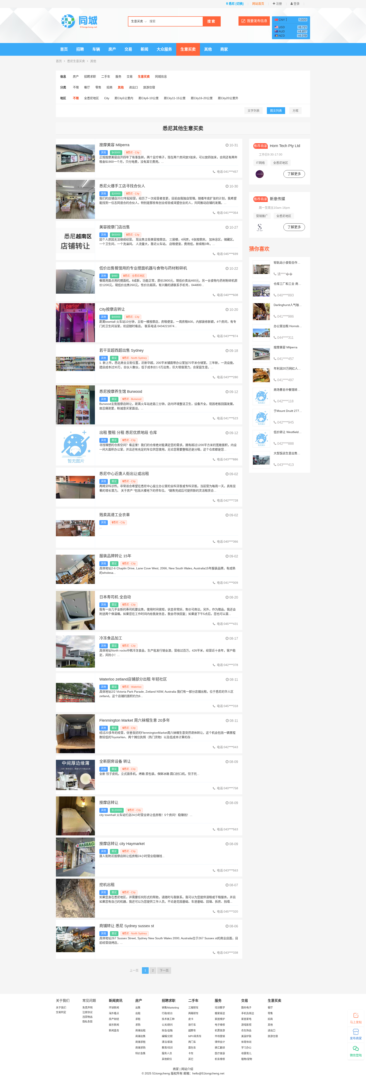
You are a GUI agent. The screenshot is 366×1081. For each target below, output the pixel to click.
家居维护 (220, 1019)
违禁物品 (87, 1017)
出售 (137, 1007)
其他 (208, 49)
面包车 (192, 1047)
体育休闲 (246, 1042)
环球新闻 (114, 1007)
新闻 (144, 49)
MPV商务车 (194, 1036)
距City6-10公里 (149, 98)
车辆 (96, 49)
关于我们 (61, 1007)
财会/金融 (167, 1030)
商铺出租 (140, 1030)
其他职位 (167, 1059)
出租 (137, 1013)
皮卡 (190, 1019)
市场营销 (220, 1036)
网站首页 (258, 3)
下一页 (164, 970)
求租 (137, 1019)
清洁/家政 (167, 1042)
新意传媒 (269, 199)
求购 (137, 1024)
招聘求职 (90, 76)
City (106, 98)
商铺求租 (140, 1042)
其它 (190, 1059)
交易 (128, 49)
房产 (112, 49)
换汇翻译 (220, 1047)
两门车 (192, 1042)
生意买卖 (188, 49)
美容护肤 (246, 1036)
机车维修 (220, 1059)
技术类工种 (168, 1019)
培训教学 (220, 1007)
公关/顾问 (167, 1024)
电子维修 (220, 1024)
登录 (296, 3)
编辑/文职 (167, 1036)
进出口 (133, 87)
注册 (278, 3)
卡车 (190, 1053)
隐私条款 (87, 1021)
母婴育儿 (246, 1053)
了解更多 (294, 174)
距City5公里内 (124, 98)
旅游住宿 (149, 87)
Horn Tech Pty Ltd (277, 146)
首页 (64, 49)
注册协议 (87, 1012)
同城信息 (161, 76)
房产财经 (114, 1019)
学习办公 (246, 1047)
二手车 (105, 76)
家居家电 (246, 1019)
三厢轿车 (193, 1007)
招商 (109, 87)
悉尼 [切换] (236, 3)
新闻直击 (114, 1030)
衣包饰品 (246, 1030)
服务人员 (167, 1053)
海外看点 (114, 1013)
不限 (76, 87)
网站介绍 (187, 1069)
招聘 (80, 49)
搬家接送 (220, 1013)
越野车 (192, 1030)
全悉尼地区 (91, 98)
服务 (118, 76)
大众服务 (164, 49)
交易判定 (61, 1012)
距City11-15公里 (175, 98)
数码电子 (246, 1007)
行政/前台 (167, 1013)
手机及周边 (247, 1013)
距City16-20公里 (202, 98)
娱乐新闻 (114, 1024)
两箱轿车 (193, 1013)
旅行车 (192, 1024)
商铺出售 (140, 1036)
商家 (224, 49)
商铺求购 (140, 1047)
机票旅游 (220, 1030)
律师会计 (220, 1042)
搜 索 (211, 21)
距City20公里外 (228, 98)
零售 (98, 87)
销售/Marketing (170, 1007)
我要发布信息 (257, 21)
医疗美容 (220, 1053)
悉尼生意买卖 (76, 61)
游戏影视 (246, 1024)
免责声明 (87, 1007)
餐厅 (87, 87)
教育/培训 (167, 1047)
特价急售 (140, 1053)
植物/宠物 (246, 1059)
